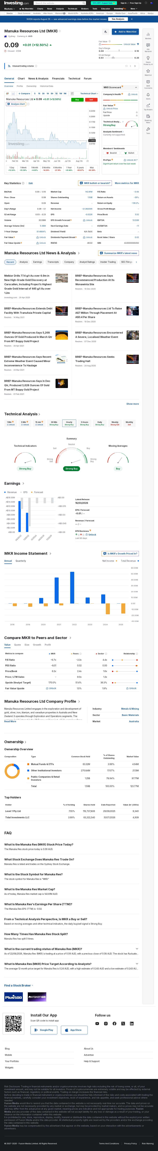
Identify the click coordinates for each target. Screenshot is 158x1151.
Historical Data (46, 86)
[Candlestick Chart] (7, 93)
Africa (142, 13)
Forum (87, 78)
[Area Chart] (13, 93)
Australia (37, 13)
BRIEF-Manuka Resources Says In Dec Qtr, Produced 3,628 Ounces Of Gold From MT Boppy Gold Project (27, 385)
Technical (74, 78)
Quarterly (21, 560)
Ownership (31, 86)
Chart (21, 78)
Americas (100, 13)
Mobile (8, 1055)
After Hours (48, 13)
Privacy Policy (130, 1143)
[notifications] (146, 2)
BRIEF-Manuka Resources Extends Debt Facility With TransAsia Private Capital (28, 310)
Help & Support (92, 1061)
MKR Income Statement (25, 553)
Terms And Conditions (109, 1143)
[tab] (10, 423)
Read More (10, 721)
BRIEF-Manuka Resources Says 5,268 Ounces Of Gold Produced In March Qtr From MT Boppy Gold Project (28, 337)
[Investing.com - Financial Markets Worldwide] (16, 3)
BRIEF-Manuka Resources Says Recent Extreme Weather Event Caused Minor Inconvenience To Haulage (27, 361)
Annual (8, 560)
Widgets (9, 1067)
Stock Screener (24, 13)
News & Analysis (38, 78)
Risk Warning (148, 1143)
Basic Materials (130, 715)
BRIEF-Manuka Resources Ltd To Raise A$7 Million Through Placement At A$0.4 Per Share (98, 313)
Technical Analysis (20, 414)
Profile (20, 86)
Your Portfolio (12, 1061)
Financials (58, 78)
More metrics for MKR (127, 183)
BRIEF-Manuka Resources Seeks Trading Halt (94, 359)
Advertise (89, 1055)
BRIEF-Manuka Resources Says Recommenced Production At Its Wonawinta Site (94, 280)
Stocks (9, 13)
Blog (7, 1048)
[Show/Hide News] (72, 93)
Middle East (120, 13)
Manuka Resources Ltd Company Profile (40, 701)
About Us (88, 1048)
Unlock (52, 688)
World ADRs (73, 13)
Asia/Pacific (133, 13)
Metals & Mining (130, 708)
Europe (110, 13)
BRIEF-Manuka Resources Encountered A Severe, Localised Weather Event (99, 334)
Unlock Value (129, 44)
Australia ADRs (87, 13)
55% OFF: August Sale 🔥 (104, 3)
